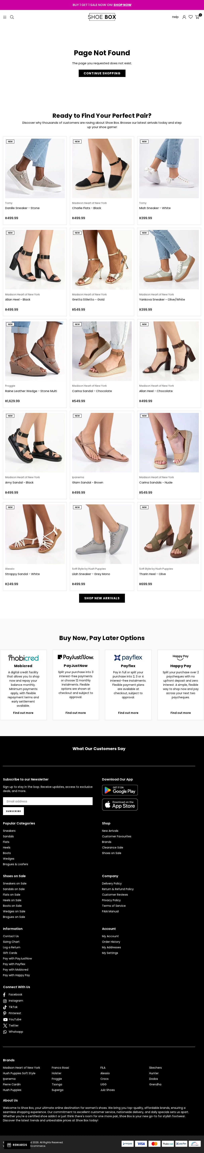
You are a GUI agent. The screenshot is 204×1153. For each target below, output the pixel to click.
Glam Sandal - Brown (87, 482)
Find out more (23, 713)
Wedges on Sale (14, 911)
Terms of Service (114, 906)
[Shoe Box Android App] (120, 792)
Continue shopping (102, 73)
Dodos (153, 1079)
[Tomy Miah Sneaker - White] (169, 168)
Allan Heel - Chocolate (156, 391)
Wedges (8, 859)
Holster (56, 1073)
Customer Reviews (115, 895)
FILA (102, 1068)
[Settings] (184, 16)
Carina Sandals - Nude (156, 482)
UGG (103, 1084)
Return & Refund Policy (118, 889)
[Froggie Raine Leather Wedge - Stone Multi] (35, 351)
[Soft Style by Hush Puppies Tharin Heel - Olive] (169, 534)
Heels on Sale (12, 900)
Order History (111, 942)
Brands (106, 842)
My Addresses (111, 947)
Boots (7, 853)
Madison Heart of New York (21, 1068)
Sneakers (9, 831)
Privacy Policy (111, 900)
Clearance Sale (112, 847)
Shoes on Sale (111, 853)
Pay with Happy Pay (16, 975)
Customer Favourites (116, 836)
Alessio (105, 1073)
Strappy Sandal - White (22, 574)
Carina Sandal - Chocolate (92, 391)
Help (175, 17)
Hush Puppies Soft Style (19, 1073)
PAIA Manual (110, 911)
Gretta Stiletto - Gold (88, 299)
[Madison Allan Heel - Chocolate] (169, 351)
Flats (6, 842)
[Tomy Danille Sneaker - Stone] (35, 168)
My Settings (110, 953)
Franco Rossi (60, 1068)
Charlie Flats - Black (86, 208)
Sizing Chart (11, 942)
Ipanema (9, 1079)
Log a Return (11, 947)
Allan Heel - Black (17, 299)
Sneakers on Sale (14, 883)
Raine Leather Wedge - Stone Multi (31, 391)
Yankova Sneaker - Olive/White (162, 299)
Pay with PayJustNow (17, 958)
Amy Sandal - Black (19, 482)
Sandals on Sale (14, 889)
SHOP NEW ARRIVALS (102, 598)
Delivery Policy (112, 883)
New (10, 141)
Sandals (8, 836)
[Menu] (4, 17)
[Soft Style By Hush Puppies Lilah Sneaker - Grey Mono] (102, 534)
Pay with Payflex (14, 964)
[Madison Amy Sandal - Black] (35, 442)
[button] (197, 16)
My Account (110, 936)
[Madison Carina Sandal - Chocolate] (102, 351)
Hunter (154, 1073)
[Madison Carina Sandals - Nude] (169, 442)
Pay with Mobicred (15, 970)
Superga (57, 1090)
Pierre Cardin (12, 1084)
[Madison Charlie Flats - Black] (102, 168)
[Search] (12, 17)
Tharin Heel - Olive (152, 574)
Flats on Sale (11, 895)
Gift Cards (10, 953)
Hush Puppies (12, 1090)
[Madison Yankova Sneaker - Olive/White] (169, 259)
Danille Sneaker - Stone (22, 208)
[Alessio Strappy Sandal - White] (35, 534)
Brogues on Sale (14, 917)
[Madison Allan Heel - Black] (35, 259)
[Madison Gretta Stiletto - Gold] (102, 259)
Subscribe (13, 811)
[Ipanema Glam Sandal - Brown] (102, 442)
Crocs (104, 1079)
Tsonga (57, 1084)
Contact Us (11, 936)
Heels (6, 847)
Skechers (155, 1068)
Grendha (155, 1084)
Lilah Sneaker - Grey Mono (91, 574)
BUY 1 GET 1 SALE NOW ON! (102, 5)
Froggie (57, 1079)
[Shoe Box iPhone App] (120, 808)
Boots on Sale (12, 906)
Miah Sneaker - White (155, 208)
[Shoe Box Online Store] (102, 17)
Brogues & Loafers (15, 864)
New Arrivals (110, 831)
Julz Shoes (107, 1090)
